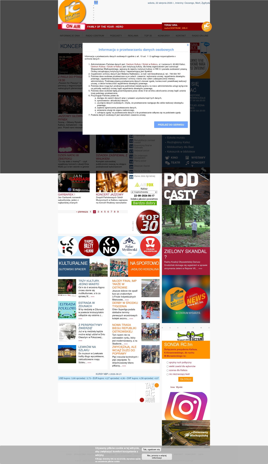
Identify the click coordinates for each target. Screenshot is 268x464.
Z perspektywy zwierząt (90, 326)
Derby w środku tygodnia (125, 304)
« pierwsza (82, 211)
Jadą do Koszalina (145, 269)
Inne (172, 387)
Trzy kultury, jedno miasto (89, 282)
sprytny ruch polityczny (180, 362)
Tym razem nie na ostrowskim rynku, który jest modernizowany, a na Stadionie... (124, 339)
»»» (92, 296)
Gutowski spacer (72, 269)
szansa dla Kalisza (178, 370)
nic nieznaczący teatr (179, 373)
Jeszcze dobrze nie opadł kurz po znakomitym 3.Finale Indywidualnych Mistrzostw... (124, 295)
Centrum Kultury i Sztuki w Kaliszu (142, 64)
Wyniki (179, 387)
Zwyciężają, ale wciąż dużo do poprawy (124, 350)
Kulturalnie (73, 263)
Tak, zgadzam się (151, 449)
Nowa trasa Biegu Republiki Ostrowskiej (124, 328)
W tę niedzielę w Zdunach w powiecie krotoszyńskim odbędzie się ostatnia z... (91, 312)
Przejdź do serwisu (171, 124)
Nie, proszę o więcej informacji (157, 456)
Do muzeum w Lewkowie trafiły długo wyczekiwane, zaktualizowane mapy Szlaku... (91, 358)
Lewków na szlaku (87, 348)
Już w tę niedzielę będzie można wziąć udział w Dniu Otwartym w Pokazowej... (91, 334)
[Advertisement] (96, 226)
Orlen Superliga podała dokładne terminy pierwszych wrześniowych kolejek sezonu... (124, 314)
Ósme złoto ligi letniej (144, 176)
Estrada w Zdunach (86, 304)
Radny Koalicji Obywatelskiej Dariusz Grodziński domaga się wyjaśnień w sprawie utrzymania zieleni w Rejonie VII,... (185, 265)
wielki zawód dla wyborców (182, 366)
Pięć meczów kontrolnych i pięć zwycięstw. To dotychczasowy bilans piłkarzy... (125, 361)
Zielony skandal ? (185, 254)
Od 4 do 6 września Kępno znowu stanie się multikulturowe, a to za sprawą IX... (91, 292)
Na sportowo (144, 263)
